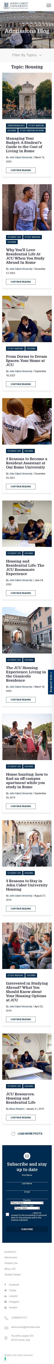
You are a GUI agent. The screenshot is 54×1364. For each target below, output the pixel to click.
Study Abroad (36, 125)
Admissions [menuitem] (10, 1257)
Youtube (12, 1307)
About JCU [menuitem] (10, 1268)
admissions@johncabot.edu (25, 1327)
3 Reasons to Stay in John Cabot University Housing (27, 885)
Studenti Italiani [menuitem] (12, 1274)
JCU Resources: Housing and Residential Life (21, 1098)
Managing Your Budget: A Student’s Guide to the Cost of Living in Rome (24, 144)
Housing (12, 130)
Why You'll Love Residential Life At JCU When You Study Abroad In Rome (25, 256)
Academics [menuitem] (10, 1251)
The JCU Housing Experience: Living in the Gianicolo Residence (26, 674)
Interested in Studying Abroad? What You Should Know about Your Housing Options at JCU (27, 991)
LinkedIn (13, 1296)
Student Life (14, 237)
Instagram (13, 1301)
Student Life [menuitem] (10, 1263)
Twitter (12, 1290)
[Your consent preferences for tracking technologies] (5, 1359)
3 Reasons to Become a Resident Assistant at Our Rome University (26, 463)
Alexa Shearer (16, 1108)
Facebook (13, 1284)
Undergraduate (16, 125)
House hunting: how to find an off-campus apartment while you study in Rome (27, 780)
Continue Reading (21, 170)
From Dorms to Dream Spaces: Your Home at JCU (26, 360)
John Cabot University (20, 157)
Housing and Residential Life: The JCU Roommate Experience (25, 567)
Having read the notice (21, 1213)
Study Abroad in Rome (32, 130)
